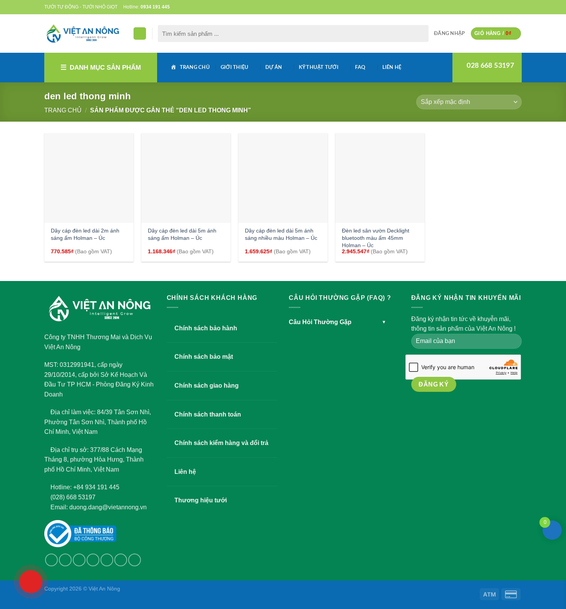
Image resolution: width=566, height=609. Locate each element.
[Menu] (140, 33)
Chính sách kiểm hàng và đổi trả (221, 443)
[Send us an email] (496, 7)
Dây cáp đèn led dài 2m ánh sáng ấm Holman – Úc (85, 234)
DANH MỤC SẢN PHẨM (105, 67)
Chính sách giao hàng (206, 385)
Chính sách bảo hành (205, 328)
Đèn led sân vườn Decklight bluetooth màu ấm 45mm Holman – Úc (375, 238)
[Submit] (421, 33)
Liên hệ (392, 67)
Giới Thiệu (235, 67)
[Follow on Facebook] (481, 7)
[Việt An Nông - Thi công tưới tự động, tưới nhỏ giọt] (82, 33)
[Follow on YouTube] (518, 7)
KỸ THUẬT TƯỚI (318, 67)
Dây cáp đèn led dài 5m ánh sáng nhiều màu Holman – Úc (281, 234)
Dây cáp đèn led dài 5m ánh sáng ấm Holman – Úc (182, 234)
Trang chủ (63, 110)
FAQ (360, 67)
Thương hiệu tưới (200, 500)
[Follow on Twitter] (488, 7)
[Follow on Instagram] (65, 560)
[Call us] (503, 7)
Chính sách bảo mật (203, 356)
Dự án (273, 67)
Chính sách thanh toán (207, 414)
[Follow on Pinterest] (510, 7)
